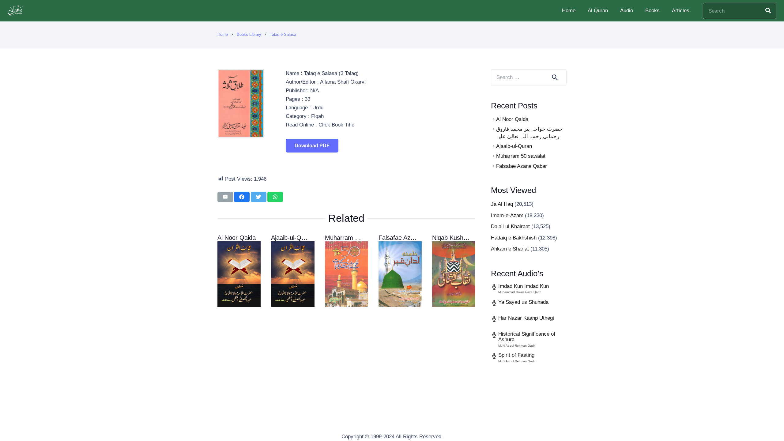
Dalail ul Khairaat (510, 226)
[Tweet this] (258, 197)
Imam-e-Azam (507, 215)
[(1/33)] (241, 136)
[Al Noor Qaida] (239, 274)
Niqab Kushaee (452, 237)
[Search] (768, 10)
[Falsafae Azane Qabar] (400, 274)
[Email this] (225, 197)
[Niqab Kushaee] (453, 274)
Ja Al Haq (502, 204)
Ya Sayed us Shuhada (523, 302)
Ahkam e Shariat (510, 249)
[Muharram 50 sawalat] (346, 274)
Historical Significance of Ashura (526, 337)
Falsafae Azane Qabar (409, 237)
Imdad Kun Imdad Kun (523, 286)
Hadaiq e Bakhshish (514, 238)
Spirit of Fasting (516, 355)
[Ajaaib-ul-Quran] (292, 274)
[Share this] (242, 197)
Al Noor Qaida (236, 237)
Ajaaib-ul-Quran (292, 237)
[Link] (16, 11)
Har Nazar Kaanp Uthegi (526, 318)
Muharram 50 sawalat (354, 237)
